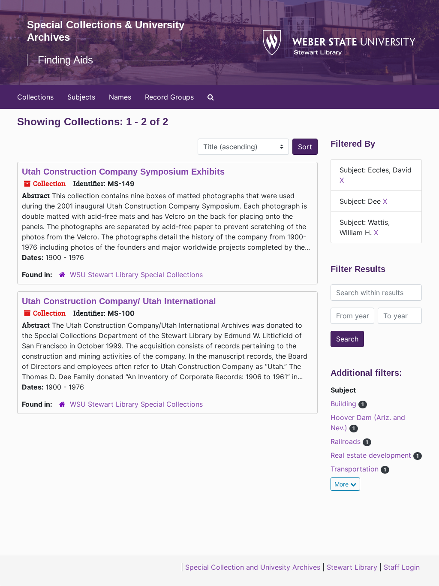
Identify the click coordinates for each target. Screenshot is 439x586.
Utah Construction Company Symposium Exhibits (123, 171)
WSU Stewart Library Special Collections (136, 274)
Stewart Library (352, 567)
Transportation (356, 469)
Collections (35, 97)
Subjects (81, 97)
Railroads (347, 441)
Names (120, 97)
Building (344, 403)
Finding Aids (65, 60)
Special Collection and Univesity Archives (252, 567)
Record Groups (169, 97)
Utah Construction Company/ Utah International (119, 301)
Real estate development (372, 455)
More (342, 484)
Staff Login (402, 567)
